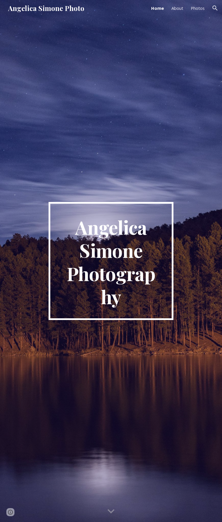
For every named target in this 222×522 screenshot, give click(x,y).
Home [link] (157, 8)
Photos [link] (198, 8)
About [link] (177, 8)
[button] (215, 8)
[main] (111, 261)
